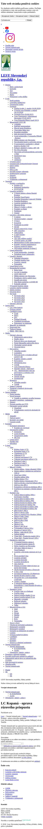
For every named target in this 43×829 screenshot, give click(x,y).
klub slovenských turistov (23, 134)
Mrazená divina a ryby (17, 607)
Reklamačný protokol (17, 629)
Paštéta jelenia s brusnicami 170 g (25, 481)
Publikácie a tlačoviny (17, 540)
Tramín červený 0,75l (21, 465)
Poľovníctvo (14, 349)
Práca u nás (14, 169)
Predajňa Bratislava (21, 201)
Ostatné (16, 213)
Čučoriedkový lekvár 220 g (23, 528)
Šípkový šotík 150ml (21, 516)
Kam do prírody (10, 770)
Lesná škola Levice (16, 266)
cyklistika (17, 124)
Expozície (17, 223)
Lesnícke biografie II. (21, 562)
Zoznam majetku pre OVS (19, 404)
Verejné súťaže (19, 376)
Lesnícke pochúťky (16, 191)
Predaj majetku (15, 394)
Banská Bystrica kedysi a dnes (24, 576)
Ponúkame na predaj (21, 225)
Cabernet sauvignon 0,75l (23, 457)
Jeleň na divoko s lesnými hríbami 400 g (28, 483)
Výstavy (17, 221)
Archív (16, 650)
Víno (11, 447)
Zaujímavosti (18, 378)
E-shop (7, 445)
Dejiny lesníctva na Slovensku (24, 546)
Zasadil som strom (20, 280)
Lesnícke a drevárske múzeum (20, 215)
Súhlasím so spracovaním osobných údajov (19, 746)
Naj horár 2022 (19, 296)
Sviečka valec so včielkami (23, 591)
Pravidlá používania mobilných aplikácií (19, 656)
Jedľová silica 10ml (21, 520)
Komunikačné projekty (18, 268)
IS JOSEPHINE (19, 648)
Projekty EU (18, 185)
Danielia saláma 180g (21, 477)
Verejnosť (8, 181)
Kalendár (13, 89)
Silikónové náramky (21, 603)
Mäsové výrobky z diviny (23, 207)
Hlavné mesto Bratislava (22, 128)
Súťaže (16, 227)
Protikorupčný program (18, 173)
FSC (15, 317)
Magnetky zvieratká (21, 599)
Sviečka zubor (19, 593)
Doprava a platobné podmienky (21, 643)
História (12, 168)
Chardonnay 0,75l (20, 453)
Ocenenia (13, 106)
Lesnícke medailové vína (22, 203)
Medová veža (18, 524)
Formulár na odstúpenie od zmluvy (22, 631)
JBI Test (17, 438)
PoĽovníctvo (9, 792)
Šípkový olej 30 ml (20, 526)
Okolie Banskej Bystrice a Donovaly (27, 570)
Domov (8, 85)
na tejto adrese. (27, 757)
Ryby (16, 619)
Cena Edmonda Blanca (22, 367)
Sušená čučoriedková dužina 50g (25, 508)
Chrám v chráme (20, 581)
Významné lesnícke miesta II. (24, 544)
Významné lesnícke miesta (19, 286)
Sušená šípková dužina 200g (24, 501)
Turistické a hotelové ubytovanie (21, 388)
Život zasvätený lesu (21, 556)
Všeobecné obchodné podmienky (21, 625)
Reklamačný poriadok (17, 627)
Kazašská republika (21, 132)
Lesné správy (14, 440)
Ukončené (17, 408)
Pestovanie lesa (15, 327)
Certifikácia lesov (16, 311)
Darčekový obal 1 (20, 461)
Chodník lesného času (21, 260)
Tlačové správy (15, 418)
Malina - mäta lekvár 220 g (23, 532)
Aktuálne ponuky (20, 351)
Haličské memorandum (22, 126)
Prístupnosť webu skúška (18, 97)
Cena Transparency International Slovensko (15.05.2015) (25, 117)
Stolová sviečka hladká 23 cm (24, 595)
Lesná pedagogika (16, 250)
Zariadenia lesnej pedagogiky (24, 254)
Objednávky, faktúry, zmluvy (20, 652)
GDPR (7, 788)
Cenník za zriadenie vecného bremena (27, 398)
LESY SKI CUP (20, 274)
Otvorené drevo (15, 292)
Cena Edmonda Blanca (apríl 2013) (26, 120)
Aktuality (13, 416)
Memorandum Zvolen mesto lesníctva (27, 242)
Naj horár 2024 (19, 300)
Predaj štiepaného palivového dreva (26, 343)
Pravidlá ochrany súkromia (19, 171)
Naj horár (13, 294)
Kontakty (8, 424)
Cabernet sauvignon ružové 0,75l (25, 459)
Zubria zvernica (15, 290)
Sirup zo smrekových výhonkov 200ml (27, 514)
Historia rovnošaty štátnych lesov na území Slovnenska (26, 567)
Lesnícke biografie (20, 560)
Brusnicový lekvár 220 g (22, 530)
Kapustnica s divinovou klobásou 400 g (28, 487)
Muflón (16, 615)
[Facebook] (7, 32)
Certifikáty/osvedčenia (22, 321)
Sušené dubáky (19, 534)
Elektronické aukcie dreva (23, 337)
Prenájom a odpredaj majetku (15, 654)
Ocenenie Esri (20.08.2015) (23, 114)
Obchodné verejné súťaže (14, 49)
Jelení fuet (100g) (20, 475)
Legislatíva (18, 353)
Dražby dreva (19, 339)
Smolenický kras (20, 156)
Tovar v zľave (15, 623)
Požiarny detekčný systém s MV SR (26, 148)
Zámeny (12, 402)
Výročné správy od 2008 (22, 240)
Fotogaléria (18, 264)
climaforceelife (10, 664)
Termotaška (18, 621)
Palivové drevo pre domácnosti (25, 341)
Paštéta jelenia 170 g (21, 479)
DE (11, 676)
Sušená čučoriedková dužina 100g (26, 507)
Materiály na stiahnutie (17, 325)
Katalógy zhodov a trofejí (23, 359)
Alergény (13, 639)
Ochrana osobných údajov (23, 246)
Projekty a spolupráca (17, 183)
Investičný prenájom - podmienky (21, 400)
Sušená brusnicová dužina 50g (24, 505)
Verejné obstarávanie (12, 47)
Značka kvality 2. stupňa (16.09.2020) (27, 108)
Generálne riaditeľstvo (17, 102)
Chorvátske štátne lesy (22, 130)
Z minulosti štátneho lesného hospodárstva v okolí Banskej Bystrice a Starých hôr (28, 585)
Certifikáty (13, 637)
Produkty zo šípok (20, 209)
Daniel (16, 617)
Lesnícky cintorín (20, 262)
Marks (12, 95)
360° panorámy (19, 231)
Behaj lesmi (18, 270)
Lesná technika (19, 434)
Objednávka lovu (20, 363)
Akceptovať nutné (21, 16)
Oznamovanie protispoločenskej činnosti (24, 164)
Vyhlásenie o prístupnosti (18, 179)
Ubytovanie (9, 776)
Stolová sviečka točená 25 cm (24, 597)
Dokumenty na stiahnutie (23, 323)
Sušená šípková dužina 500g (24, 499)
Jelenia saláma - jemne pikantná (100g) (27, 469)
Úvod (16, 313)
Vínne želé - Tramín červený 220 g (26, 538)
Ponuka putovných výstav (23, 229)
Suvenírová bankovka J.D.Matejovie (27, 574)
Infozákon (13, 443)
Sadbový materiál (16, 386)
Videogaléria (18, 233)
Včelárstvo (13, 390)
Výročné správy (15, 162)
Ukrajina (17, 158)
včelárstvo (17, 160)
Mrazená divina (19, 205)
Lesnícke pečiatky (20, 558)
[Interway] (26, 820)
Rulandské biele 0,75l (21, 451)
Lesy (2, 716)
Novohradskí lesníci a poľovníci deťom (28, 142)
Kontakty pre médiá (16, 420)
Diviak (16, 613)
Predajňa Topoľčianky (22, 197)
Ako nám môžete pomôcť (23, 238)
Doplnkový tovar (16, 589)
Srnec (16, 611)
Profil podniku (15, 101)
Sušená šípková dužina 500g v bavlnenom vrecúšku (24, 496)
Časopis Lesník (15, 422)
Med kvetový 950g (20, 518)
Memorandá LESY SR (18, 122)
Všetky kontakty (6, 817)
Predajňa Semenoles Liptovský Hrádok (27, 199)
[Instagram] (10, 42)
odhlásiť (37, 761)
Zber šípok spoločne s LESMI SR (26, 282)
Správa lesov (9, 305)
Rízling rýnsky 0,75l (21, 449)
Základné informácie (21, 258)
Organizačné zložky (17, 104)
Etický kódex (14, 166)
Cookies (12, 633)
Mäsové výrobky (16, 467)
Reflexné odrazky (20, 601)
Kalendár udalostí (20, 284)
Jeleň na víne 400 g (21, 485)
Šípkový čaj (18, 522)
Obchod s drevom (16, 304)
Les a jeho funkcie (16, 307)
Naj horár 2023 (19, 298)
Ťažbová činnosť (16, 329)
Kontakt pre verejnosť (21, 428)
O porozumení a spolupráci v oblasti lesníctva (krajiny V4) (26, 145)
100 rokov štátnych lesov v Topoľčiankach (23, 549)
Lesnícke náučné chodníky (19, 288)
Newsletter (13, 93)
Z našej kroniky (19, 235)
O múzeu (17, 217)
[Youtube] (6, 28)
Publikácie (17, 211)
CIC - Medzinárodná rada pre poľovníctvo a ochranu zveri (24, 371)
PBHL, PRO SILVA (17, 331)
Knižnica (17, 236)
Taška (16, 605)
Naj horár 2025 (19, 302)
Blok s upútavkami (16, 87)
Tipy (11, 91)
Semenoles (18, 432)
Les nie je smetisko (20, 272)
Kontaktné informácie (17, 426)
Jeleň (16, 609)
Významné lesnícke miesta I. (24, 542)
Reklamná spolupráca (21, 187)
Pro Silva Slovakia (20, 150)
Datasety (13, 175)
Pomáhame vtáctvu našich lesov (25, 278)
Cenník (16, 365)
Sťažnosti (13, 177)
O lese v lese (18, 572)
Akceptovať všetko (8, 16)
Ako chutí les (18, 564)
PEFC (16, 315)
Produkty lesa (14, 493)
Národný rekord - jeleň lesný (24, 369)
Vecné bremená (15, 396)
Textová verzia (10, 51)
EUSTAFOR (18, 189)
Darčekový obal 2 (20, 463)
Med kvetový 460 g (21, 510)
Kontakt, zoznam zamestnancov (25, 244)
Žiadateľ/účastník (20, 319)
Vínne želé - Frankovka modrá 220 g (27, 536)
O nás (7, 99)
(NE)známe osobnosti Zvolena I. (25, 248)
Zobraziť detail (34, 16)
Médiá (7, 414)
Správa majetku (10, 392)
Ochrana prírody (15, 309)
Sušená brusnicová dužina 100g (25, 503)
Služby (7, 333)
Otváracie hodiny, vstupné (23, 219)
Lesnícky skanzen (16, 256)
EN (11, 674)
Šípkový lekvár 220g (21, 512)
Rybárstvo (13, 380)
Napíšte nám (9, 45)
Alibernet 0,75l (19, 455)
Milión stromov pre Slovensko (24, 140)
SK (6, 672)
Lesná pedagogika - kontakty (24, 252)
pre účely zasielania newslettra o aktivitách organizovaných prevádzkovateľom (20, 748)
